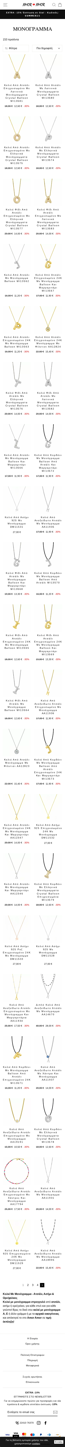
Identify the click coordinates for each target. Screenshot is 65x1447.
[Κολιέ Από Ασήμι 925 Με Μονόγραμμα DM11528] (48, 929)
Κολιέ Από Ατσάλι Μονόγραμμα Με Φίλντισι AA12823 (17, 762)
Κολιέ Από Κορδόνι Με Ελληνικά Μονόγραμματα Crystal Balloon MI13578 (48, 1135)
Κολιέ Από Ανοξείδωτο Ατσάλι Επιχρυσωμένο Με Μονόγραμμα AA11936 (48, 707)
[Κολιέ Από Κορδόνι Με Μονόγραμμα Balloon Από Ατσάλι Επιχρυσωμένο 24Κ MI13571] (17, 1050)
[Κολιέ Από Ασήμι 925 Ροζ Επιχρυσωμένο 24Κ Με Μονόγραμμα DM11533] (17, 929)
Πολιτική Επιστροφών (32, 1355)
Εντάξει (58, 1442)
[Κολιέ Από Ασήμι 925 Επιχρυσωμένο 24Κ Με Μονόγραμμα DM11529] (17, 1233)
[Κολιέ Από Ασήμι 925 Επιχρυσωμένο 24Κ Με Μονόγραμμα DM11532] (48, 808)
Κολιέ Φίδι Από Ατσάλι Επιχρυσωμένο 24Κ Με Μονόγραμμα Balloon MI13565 (17, 641)
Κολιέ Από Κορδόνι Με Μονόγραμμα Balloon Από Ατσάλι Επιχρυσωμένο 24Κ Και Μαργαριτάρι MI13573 (48, 769)
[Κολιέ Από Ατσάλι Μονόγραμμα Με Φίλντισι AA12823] (17, 742)
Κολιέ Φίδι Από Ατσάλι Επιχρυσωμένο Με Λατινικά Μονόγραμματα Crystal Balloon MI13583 (48, 219)
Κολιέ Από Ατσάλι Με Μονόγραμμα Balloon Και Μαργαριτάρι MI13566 (17, 461)
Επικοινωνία (32, 1382)
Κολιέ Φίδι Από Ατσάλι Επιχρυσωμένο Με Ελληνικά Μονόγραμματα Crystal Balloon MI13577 (17, 219)
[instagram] (38, 1423)
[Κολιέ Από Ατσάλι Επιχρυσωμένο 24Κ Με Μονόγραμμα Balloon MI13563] (17, 320)
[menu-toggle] (5, 4)
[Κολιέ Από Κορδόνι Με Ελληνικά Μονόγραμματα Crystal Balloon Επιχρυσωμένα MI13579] (48, 867)
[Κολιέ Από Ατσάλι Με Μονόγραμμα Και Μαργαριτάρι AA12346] (17, 867)
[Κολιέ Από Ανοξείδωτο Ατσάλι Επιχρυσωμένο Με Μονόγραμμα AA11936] (48, 683)
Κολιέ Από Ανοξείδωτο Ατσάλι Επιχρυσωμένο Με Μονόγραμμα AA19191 (17, 1135)
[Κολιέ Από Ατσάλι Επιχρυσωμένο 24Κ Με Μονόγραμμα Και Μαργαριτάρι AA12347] (17, 808)
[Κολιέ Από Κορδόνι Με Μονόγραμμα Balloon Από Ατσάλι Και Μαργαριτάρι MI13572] (48, 438)
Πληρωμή (32, 1360)
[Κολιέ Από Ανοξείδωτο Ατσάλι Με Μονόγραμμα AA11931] (48, 1171)
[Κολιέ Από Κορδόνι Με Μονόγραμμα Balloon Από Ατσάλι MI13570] (48, 556)
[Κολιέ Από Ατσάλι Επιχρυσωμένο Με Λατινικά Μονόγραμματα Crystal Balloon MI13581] (17, 68)
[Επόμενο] (42, 1285)
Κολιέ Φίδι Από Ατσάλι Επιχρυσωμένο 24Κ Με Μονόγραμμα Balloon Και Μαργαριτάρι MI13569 (48, 645)
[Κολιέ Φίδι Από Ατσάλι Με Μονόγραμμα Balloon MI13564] (17, 683)
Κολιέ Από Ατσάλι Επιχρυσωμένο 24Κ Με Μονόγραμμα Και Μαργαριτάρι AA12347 (17, 831)
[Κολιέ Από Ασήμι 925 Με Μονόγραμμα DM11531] (17, 500)
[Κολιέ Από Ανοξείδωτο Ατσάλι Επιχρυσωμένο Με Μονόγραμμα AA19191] (17, 1112)
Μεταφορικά (32, 1365)
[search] (54, 4)
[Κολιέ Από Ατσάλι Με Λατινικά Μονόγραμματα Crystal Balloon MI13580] (48, 68)
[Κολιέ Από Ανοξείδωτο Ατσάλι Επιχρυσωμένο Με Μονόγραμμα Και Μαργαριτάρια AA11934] (17, 988)
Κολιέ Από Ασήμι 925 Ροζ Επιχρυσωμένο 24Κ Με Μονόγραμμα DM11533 (17, 952)
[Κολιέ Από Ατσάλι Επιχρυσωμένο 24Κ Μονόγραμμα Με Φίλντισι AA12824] (48, 320)
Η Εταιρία (32, 1338)
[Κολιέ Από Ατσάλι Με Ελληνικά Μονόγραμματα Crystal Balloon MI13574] (48, 130)
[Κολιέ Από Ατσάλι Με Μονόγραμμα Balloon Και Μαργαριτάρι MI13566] (17, 438)
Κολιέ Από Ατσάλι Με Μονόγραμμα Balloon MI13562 (17, 278)
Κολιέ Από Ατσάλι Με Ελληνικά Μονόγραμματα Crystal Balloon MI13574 (48, 153)
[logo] (33, 5)
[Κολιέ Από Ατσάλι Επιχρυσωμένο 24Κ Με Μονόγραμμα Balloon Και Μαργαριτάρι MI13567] (48, 258)
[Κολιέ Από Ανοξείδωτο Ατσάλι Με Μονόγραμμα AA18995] (48, 1233)
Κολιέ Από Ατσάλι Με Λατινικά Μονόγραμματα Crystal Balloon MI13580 (48, 91)
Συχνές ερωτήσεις (32, 1377)
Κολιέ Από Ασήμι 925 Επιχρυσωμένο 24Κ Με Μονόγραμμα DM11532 (48, 831)
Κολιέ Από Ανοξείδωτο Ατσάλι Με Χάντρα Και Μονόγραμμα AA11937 (48, 1073)
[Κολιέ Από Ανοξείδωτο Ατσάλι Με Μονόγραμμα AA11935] (48, 500)
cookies (36, 1443)
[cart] (59, 4)
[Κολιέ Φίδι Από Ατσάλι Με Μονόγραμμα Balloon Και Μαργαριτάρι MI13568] (17, 556)
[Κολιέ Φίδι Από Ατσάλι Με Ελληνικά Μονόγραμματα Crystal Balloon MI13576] (17, 376)
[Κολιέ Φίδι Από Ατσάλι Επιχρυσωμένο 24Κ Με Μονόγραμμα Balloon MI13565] (17, 618)
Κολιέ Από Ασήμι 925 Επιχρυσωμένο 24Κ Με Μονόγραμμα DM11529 (17, 1257)
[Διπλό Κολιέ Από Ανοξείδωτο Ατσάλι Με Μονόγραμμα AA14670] (48, 988)
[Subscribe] (55, 1412)
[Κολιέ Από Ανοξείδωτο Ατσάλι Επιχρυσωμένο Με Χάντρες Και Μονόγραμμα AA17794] (17, 1171)
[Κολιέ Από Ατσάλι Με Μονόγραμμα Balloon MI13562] (17, 258)
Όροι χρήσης (33, 1344)
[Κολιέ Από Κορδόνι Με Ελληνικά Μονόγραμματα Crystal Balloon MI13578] (48, 1112)
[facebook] (45, 1423)
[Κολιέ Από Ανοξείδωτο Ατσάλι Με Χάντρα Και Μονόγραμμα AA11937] (48, 1050)
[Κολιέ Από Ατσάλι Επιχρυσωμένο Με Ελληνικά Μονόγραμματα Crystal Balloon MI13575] (17, 130)
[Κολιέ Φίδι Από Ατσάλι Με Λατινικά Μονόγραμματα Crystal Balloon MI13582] (48, 376)
